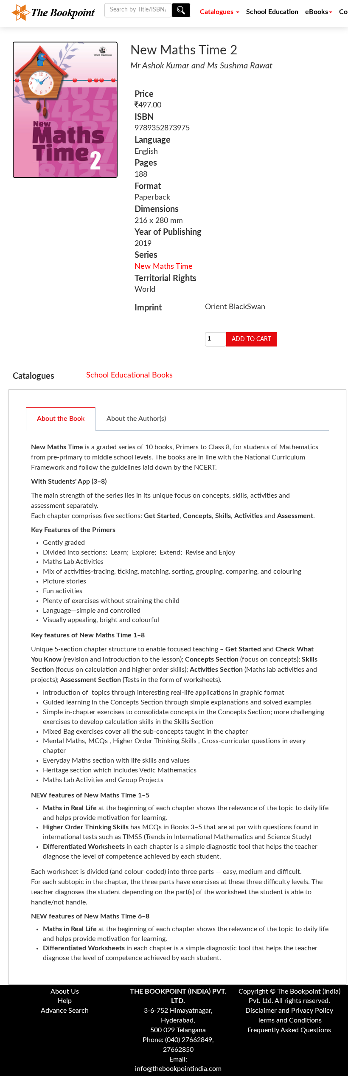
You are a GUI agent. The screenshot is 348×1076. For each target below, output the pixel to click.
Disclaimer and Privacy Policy (289, 1010)
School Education (272, 11)
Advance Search (65, 1010)
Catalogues (217, 11)
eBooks (316, 11)
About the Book (60, 418)
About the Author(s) (136, 418)
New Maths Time (164, 266)
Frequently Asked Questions (289, 1030)
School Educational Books (129, 375)
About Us (65, 991)
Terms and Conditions (289, 1020)
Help (65, 1000)
